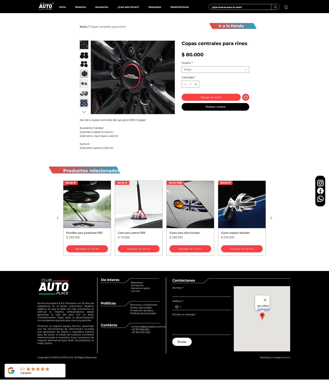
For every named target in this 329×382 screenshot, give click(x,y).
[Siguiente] (271, 218)
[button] (286, 7)
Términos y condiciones (143, 304)
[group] (164, 218)
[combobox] (215, 69)
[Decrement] (184, 84)
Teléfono (178, 301)
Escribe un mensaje (184, 314)
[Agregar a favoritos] (245, 97)
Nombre (178, 287)
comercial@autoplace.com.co (148, 326)
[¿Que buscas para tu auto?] (275, 7)
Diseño (187, 63)
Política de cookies (141, 307)
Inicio (83, 26)
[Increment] (196, 84)
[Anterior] (57, 218)
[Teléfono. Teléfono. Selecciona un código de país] (178, 307)
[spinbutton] (190, 84)
